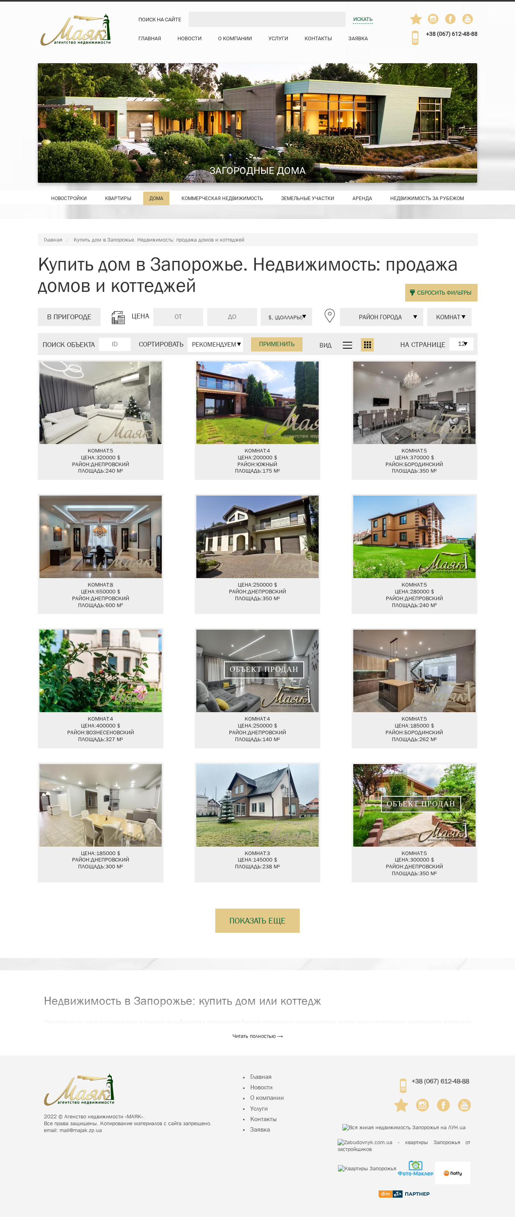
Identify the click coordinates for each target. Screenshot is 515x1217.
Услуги (278, 38)
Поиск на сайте (159, 20)
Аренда (362, 198)
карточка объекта (100, 420)
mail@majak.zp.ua (81, 1130)
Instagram (434, 19)
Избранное (416, 19)
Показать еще (257, 920)
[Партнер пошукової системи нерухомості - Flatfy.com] (452, 1168)
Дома (156, 198)
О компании (235, 38)
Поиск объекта (69, 345)
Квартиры (118, 198)
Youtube (468, 19)
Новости (189, 38)
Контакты (318, 38)
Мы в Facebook (454, 21)
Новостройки (69, 198)
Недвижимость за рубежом (427, 198)
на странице (422, 345)
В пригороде (69, 317)
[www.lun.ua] (404, 1127)
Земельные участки (307, 198)
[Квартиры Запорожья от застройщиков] (404, 1146)
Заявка (358, 38)
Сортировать (161, 344)
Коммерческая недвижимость (222, 198)
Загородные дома (258, 170)
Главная (149, 38)
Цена (140, 316)
